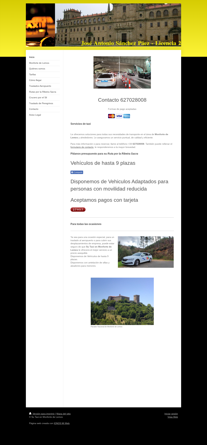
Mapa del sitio (63, 413)
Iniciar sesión (171, 413)
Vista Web (173, 417)
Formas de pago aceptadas (122, 109)
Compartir (77, 172)
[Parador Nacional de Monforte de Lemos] (122, 301)
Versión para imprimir (43, 413)
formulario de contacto (82, 147)
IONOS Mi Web (62, 423)
